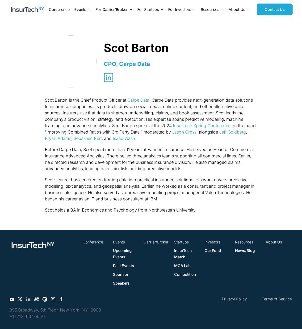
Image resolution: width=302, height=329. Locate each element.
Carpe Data (138, 100)
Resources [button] (210, 9)
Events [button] (80, 9)
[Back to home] (27, 9)
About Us (274, 242)
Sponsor (120, 274)
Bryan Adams (58, 138)
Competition (185, 274)
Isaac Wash (124, 138)
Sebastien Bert (88, 138)
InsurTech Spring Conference (202, 125)
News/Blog (245, 250)
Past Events (123, 265)
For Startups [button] (148, 9)
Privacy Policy (234, 299)
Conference (59, 9)
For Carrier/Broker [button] (112, 9)
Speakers (121, 283)
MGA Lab (182, 265)
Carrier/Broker (156, 242)
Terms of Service (277, 299)
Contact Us (275, 9)
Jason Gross (184, 132)
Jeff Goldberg (232, 132)
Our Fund (213, 250)
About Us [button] (237, 9)
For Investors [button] (179, 9)
